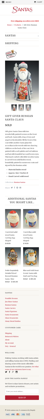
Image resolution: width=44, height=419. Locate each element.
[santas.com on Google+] (13, 372)
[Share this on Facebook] (14, 187)
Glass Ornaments (11, 318)
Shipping (8, 333)
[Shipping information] (21, 54)
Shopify (32, 410)
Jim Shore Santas (11, 302)
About (7, 340)
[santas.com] (22, 9)
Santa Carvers (10, 308)
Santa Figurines (11, 311)
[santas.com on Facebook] (10, 372)
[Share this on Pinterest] (17, 187)
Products (17, 25)
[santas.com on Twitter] (6, 372)
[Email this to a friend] (20, 187)
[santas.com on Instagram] (17, 372)
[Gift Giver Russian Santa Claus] (22, 82)
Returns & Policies (12, 337)
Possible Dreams (11, 298)
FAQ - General (10, 346)
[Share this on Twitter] (11, 187)
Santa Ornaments (11, 315)
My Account (9, 343)
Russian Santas (19, 182)
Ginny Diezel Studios (12, 321)
